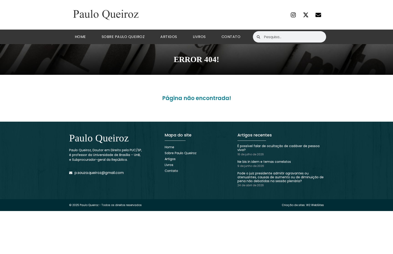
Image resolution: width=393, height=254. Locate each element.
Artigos (168, 36)
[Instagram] (293, 14)
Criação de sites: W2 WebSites (303, 205)
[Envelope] (318, 14)
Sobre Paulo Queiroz (123, 36)
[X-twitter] (305, 14)
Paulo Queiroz (99, 138)
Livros (199, 36)
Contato (231, 36)
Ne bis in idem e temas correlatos (264, 161)
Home (80, 36)
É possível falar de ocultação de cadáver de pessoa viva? (278, 148)
